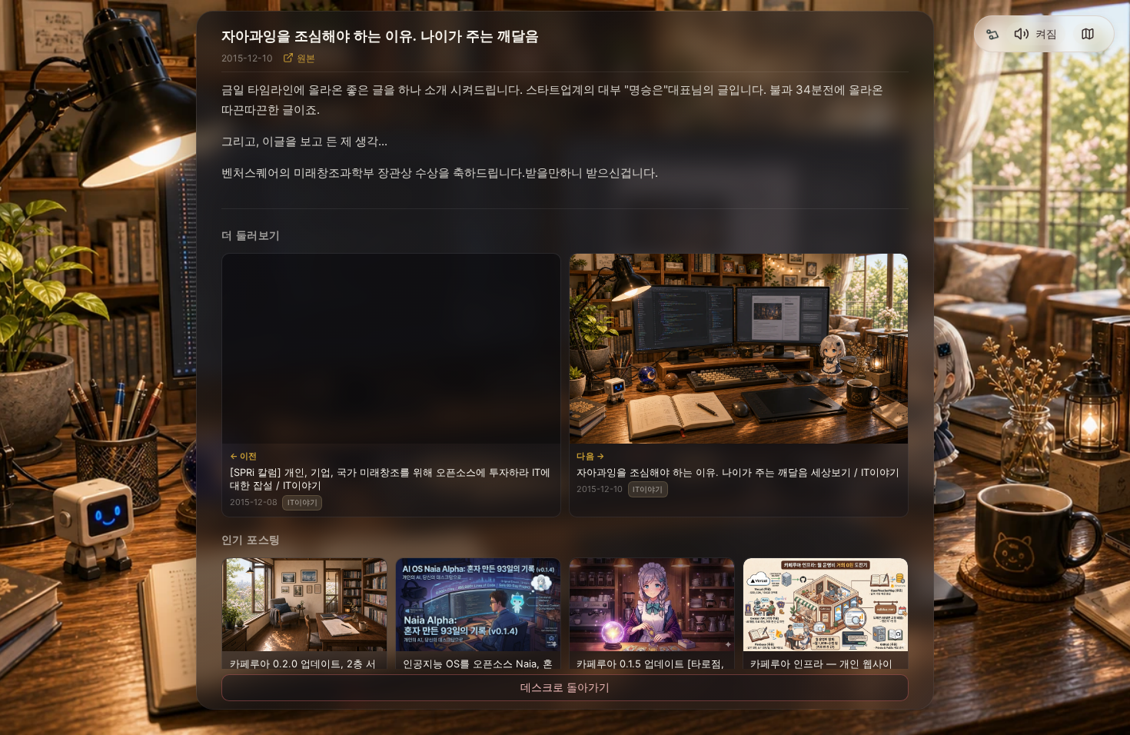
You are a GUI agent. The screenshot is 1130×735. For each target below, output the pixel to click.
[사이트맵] (1087, 34)
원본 (306, 58)
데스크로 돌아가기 (565, 686)
